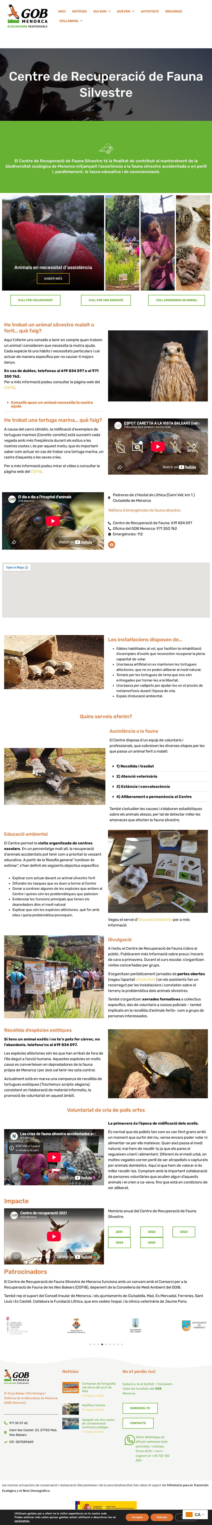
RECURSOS (173, 11)
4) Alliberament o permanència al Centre (154, 796)
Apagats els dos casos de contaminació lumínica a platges (98, 1423)
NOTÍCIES (79, 11)
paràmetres (21, 1521)
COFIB (9, 387)
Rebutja (162, 1517)
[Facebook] (111, 544)
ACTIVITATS (150, 11)
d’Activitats (145, 979)
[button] (54, 404)
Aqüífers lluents (93, 1405)
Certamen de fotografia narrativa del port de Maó (99, 1387)
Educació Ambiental (155, 919)
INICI (62, 11)
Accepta (137, 1517)
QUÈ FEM (123, 11)
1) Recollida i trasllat (135, 766)
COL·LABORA (68, 21)
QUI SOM (99, 11)
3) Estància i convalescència (143, 786)
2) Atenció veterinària (136, 776)
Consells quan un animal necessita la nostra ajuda (52, 404)
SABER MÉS (53, 278)
